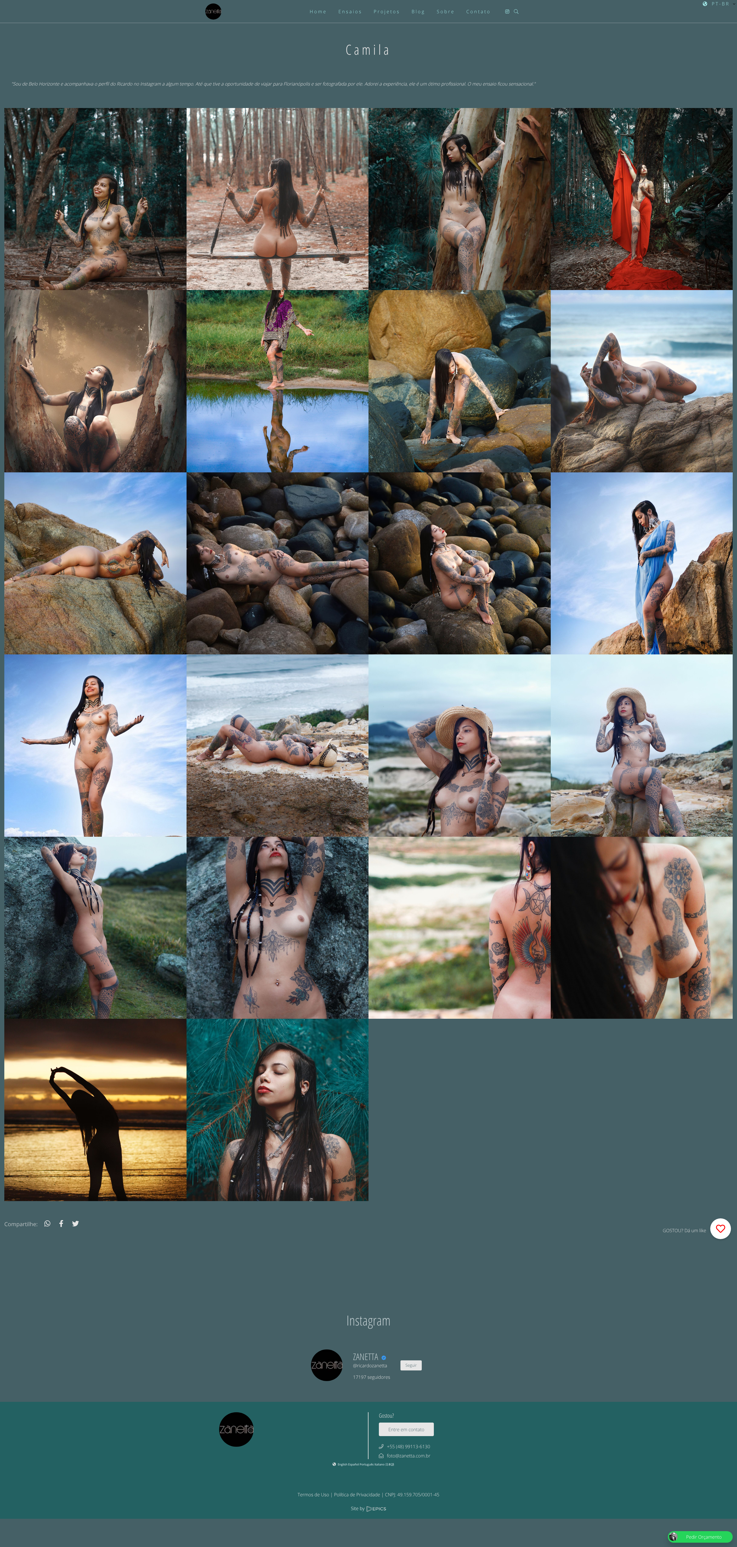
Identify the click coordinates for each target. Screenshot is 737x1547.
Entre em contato (406, 1429)
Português (367, 1464)
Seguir (411, 1365)
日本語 (389, 1464)
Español (354, 1464)
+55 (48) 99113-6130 (408, 1446)
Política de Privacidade (357, 1494)
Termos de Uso (313, 1494)
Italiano (380, 1464)
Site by (358, 1508)
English (343, 1464)
